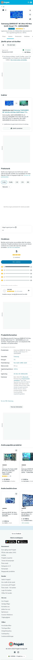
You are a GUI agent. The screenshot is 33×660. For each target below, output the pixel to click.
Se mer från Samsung (7, 401)
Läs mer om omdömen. (13, 247)
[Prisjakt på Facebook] (15, 652)
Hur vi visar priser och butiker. (19, 60)
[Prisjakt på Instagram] (18, 652)
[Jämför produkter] (30, 19)
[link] (16, 115)
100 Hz (16, 369)
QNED (21, 363)
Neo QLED (16, 363)
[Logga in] (31, 2)
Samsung (16, 356)
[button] (4, 10)
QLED (25, 363)
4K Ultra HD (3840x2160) (21, 374)
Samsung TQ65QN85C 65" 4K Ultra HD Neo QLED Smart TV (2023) (15, 112)
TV (3, 6)
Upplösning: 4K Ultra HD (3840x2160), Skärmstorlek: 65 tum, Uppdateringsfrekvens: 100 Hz (16, 31)
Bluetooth (25, 377)
